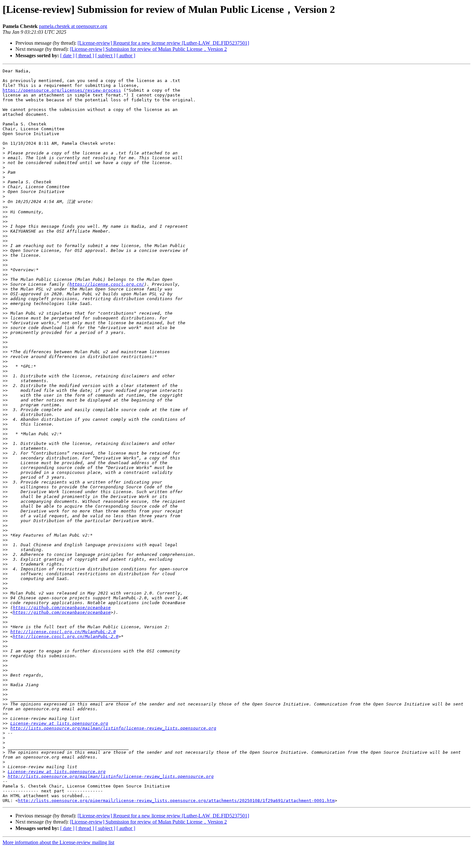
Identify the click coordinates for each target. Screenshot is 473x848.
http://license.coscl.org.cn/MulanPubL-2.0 (63, 631)
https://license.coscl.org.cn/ (107, 284)
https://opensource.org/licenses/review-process (62, 90)
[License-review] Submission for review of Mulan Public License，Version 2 (148, 49)
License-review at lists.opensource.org (59, 723)
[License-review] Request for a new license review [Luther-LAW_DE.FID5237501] (163, 43)
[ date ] (67, 55)
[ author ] (125, 55)
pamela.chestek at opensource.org (73, 26)
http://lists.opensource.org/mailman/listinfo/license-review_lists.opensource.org (113, 728)
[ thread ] (85, 55)
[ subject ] (105, 55)
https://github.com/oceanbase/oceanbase (62, 607)
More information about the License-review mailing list (58, 842)
